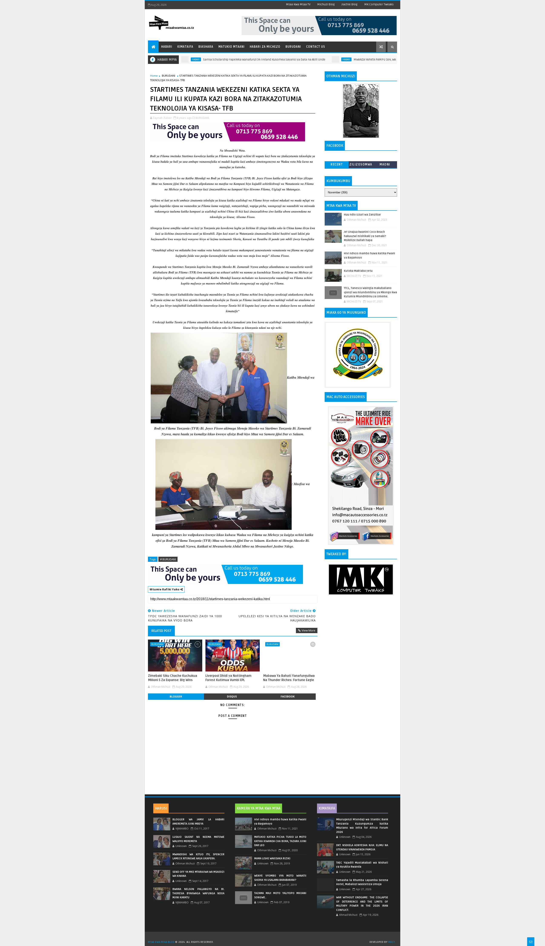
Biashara (205, 47)
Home (154, 76)
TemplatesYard (274, 936)
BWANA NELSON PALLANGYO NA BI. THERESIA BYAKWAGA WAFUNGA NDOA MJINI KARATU (198, 893)
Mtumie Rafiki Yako (165, 589)
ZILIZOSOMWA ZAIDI (360, 165)
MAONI (385, 164)
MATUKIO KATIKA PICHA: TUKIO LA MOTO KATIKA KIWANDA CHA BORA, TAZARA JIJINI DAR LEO (280, 841)
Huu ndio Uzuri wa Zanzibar (362, 214)
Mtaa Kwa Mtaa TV (298, 4)
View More (308, 630)
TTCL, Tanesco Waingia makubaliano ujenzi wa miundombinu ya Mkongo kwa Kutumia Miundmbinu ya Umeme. (370, 292)
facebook (288, 696)
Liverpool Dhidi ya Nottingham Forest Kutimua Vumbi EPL (228, 678)
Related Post (161, 631)
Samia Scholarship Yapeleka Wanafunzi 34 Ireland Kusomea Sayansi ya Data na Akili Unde (232, 59)
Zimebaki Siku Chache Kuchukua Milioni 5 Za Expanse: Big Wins (172, 678)
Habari (166, 47)
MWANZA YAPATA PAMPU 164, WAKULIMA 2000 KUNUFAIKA (359, 59)
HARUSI (161, 808)
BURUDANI (168, 76)
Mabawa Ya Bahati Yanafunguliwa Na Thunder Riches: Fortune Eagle (289, 678)
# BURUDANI (168, 559)
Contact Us (315, 47)
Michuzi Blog (326, 4)
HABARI (314, 59)
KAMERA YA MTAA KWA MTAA (258, 808)
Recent (337, 164)
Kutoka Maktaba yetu (358, 271)
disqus (232, 696)
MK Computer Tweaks (379, 4)
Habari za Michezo (265, 47)
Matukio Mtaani (231, 47)
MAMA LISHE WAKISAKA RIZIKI (272, 858)
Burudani (293, 47)
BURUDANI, (203, 118)
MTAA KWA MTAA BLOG (161, 942)
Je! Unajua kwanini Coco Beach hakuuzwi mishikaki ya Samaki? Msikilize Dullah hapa (365, 236)
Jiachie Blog (349, 4)
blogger (176, 696)
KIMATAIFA (327, 808)
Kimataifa (185, 47)
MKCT (391, 942)
